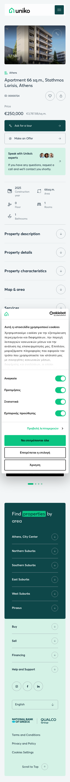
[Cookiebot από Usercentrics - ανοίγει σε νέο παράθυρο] (50, 313)
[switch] (60, 390)
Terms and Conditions (26, 735)
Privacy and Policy (24, 743)
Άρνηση (35, 465)
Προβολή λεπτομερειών (43, 428)
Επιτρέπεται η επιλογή (35, 452)
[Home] (27, 10)
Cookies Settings (23, 752)
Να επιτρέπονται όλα (35, 440)
